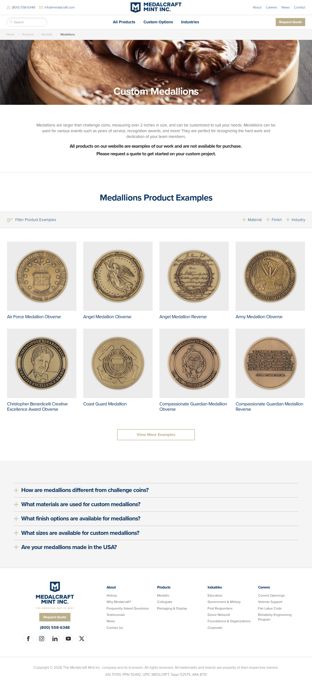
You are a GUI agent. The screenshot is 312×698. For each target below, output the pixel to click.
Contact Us (115, 627)
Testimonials (116, 615)
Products (28, 34)
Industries (215, 587)
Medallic (47, 34)
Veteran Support (270, 602)
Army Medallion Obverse (259, 316)
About (257, 7)
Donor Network (219, 615)
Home (10, 34)
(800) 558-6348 (23, 7)
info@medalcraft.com (59, 7)
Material (255, 220)
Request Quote (290, 22)
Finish (277, 220)
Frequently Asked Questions (128, 608)
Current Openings (271, 595)
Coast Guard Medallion (104, 403)
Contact (299, 7)
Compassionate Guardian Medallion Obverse (193, 406)
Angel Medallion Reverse (183, 316)
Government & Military (224, 602)
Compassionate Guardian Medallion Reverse (269, 406)
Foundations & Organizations (229, 621)
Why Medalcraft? (119, 602)
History (112, 595)
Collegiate (164, 602)
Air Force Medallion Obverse (34, 316)
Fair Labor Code (270, 608)
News (285, 7)
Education (215, 595)
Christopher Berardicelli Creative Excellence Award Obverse (37, 406)
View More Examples (156, 435)
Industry (298, 220)
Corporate (215, 627)
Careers (271, 7)
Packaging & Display (172, 608)
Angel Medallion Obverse (107, 316)
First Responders (220, 608)
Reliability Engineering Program (275, 617)
